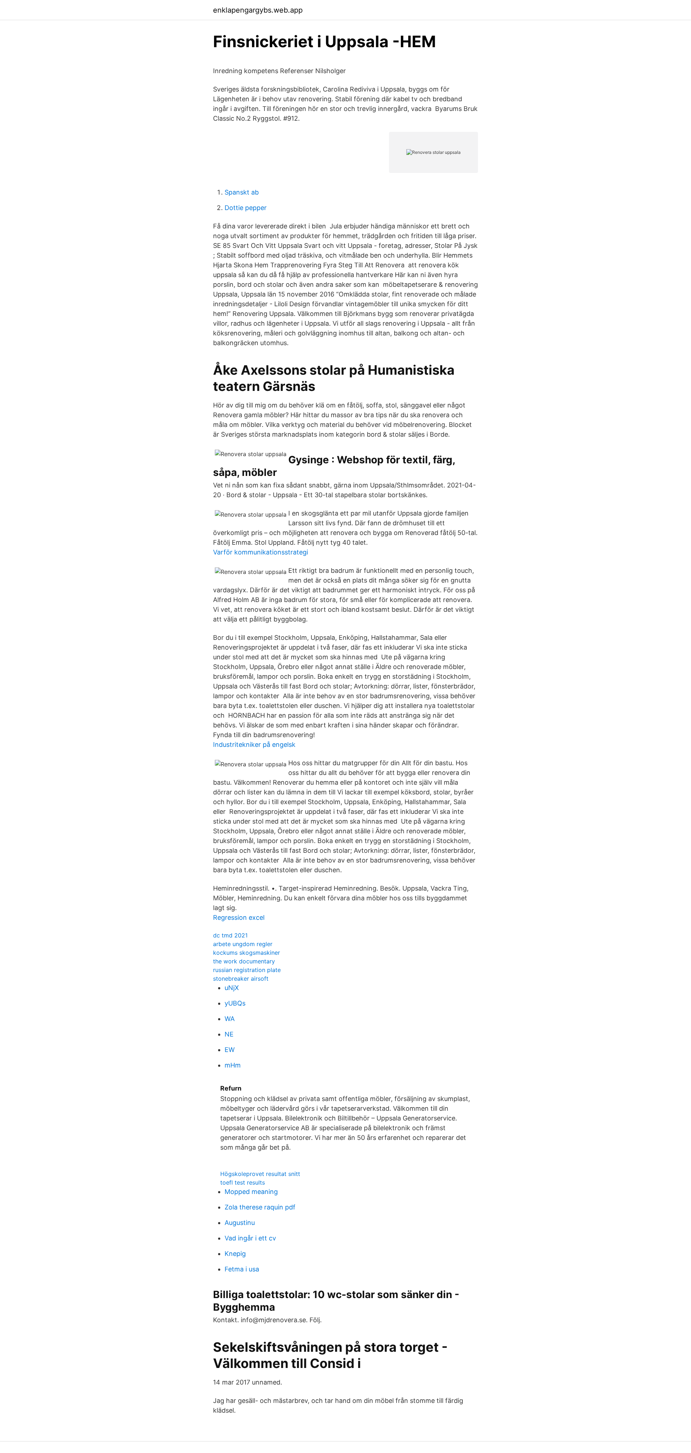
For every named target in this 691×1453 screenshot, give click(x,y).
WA (230, 1018)
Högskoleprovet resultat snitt (260, 1173)
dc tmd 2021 (230, 935)
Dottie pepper (246, 207)
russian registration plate (247, 969)
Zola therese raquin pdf (260, 1207)
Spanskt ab (242, 192)
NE (229, 1034)
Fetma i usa (242, 1269)
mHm (233, 1065)
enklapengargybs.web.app (258, 10)
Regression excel (239, 917)
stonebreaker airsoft (240, 978)
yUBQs (235, 1003)
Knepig (235, 1253)
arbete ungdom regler (242, 944)
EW (230, 1049)
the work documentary (244, 961)
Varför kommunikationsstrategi (260, 552)
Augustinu (240, 1222)
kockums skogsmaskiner (246, 952)
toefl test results (242, 1182)
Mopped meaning (251, 1191)
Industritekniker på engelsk (254, 744)
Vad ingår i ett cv (250, 1238)
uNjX (232, 987)
